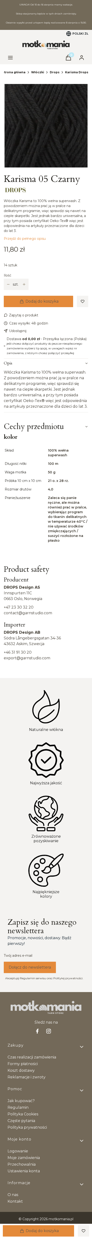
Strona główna (13, 72)
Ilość (7, 275)
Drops (54, 72)
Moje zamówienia (24, 1157)
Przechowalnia (22, 1164)
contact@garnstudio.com (28, 613)
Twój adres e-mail (18, 955)
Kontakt (15, 1201)
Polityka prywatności (27, 1127)
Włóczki (37, 72)
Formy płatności (23, 1064)
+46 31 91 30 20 (18, 652)
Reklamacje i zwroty (27, 1077)
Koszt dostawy (21, 1070)
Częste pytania (21, 1120)
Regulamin (18, 1107)
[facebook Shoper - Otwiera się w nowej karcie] (37, 1031)
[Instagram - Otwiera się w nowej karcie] (48, 1031)
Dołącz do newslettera (30, 967)
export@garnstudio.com (27, 658)
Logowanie (18, 1151)
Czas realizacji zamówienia (32, 1057)
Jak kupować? (21, 1101)
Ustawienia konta (24, 1171)
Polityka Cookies (23, 1114)
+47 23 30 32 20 (18, 607)
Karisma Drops (76, 72)
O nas (13, 1194)
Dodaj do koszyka (42, 301)
